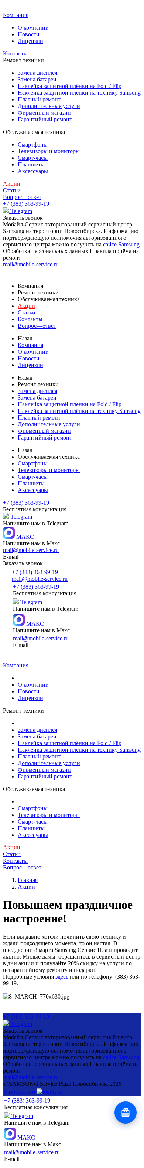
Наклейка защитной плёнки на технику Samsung (79, 93)
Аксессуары (33, 171)
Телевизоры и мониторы (49, 151)
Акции (11, 184)
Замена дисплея (37, 73)
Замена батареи (37, 79)
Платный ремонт (39, 99)
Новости (29, 34)
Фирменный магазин (44, 113)
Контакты (15, 53)
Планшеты (31, 164)
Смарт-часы (33, 158)
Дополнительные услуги (49, 106)
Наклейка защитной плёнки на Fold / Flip (69, 86)
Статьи (12, 190)
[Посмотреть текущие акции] (125, 1112)
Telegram (20, 211)
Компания (15, 15)
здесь (61, 976)
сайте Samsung (121, 244)
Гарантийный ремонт (45, 119)
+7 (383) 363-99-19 (26, 204)
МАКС (24, 536)
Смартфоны (33, 144)
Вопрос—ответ (22, 197)
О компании (33, 27)
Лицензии (30, 41)
